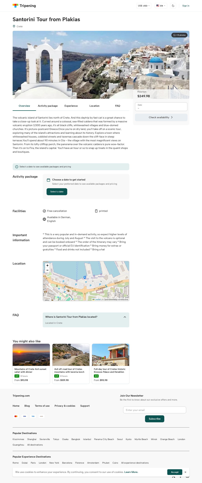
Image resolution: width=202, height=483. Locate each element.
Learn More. (131, 472)
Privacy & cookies (65, 405)
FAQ (117, 105)
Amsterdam (93, 463)
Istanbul (87, 439)
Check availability (159, 117)
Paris (33, 463)
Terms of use (42, 405)
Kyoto (128, 439)
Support (85, 405)
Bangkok (75, 439)
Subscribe (154, 418)
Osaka (65, 439)
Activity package (48, 105)
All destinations (35, 444)
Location (94, 105)
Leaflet (97, 299)
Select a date (56, 191)
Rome (16, 463)
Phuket (105, 463)
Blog (27, 405)
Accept (174, 472)
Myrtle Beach (141, 439)
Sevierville (45, 439)
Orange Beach (167, 439)
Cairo (115, 463)
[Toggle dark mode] (173, 6)
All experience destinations (135, 463)
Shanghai (31, 439)
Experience (71, 105)
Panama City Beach (104, 439)
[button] (84, 278)
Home (16, 405)
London (181, 439)
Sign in (185, 5)
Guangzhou (18, 444)
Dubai (25, 463)
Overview (24, 105)
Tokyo (56, 439)
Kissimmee (18, 439)
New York (54, 463)
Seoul (120, 439)
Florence (79, 463)
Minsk (154, 439)
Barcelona (67, 463)
